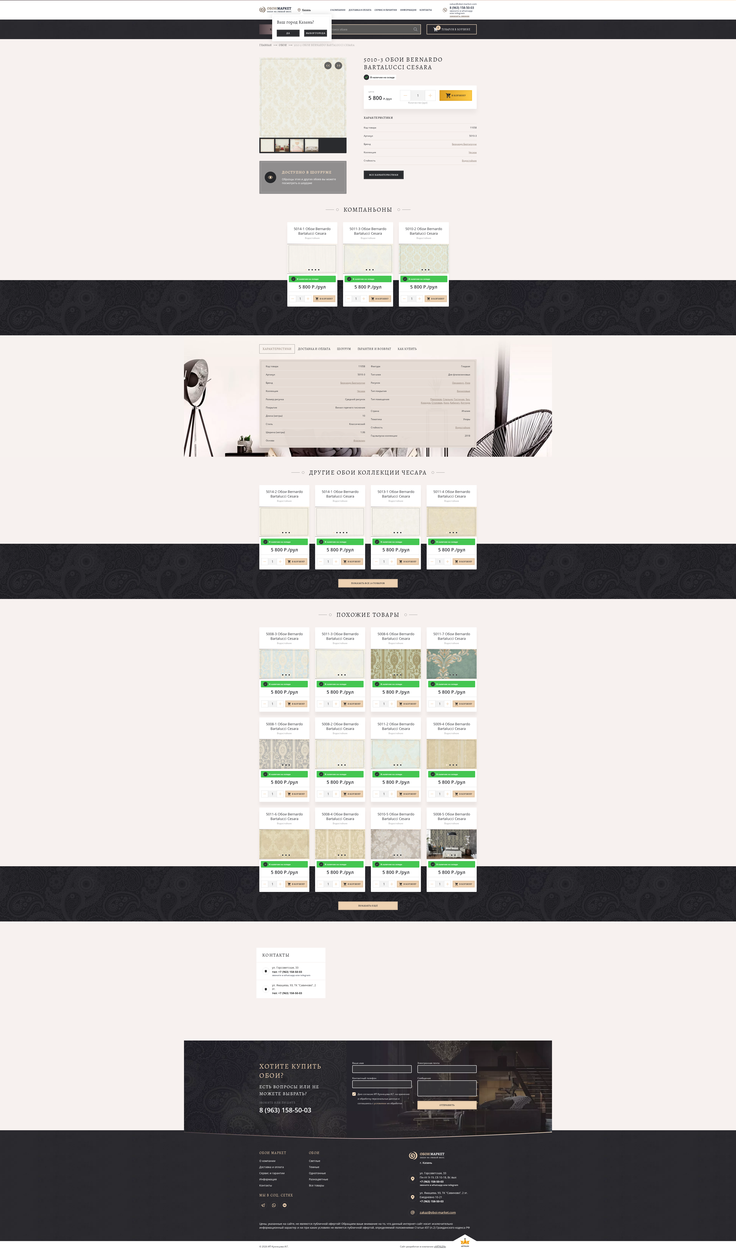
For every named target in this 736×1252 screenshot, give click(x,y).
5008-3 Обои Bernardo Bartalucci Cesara (284, 636)
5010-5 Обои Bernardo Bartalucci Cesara (396, 816)
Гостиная (459, 399)
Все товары (316, 1185)
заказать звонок (459, 16)
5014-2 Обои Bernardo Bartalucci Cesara (284, 493)
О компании (337, 10)
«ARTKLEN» (440, 1246)
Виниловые (463, 391)
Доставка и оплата (360, 10)
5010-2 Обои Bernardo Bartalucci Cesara (423, 231)
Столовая (437, 402)
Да (288, 33)
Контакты (426, 10)
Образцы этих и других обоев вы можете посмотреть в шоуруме (309, 181)
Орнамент (458, 382)
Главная (265, 45)
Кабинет (455, 402)
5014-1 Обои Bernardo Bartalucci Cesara (312, 231)
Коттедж (465, 402)
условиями (380, 1103)
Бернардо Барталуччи (464, 144)
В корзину (459, 95)
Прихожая (436, 399)
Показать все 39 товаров (368, 583)
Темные (314, 1167)
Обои (283, 45)
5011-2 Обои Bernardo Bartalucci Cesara (396, 726)
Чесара (473, 152)
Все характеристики (383, 174)
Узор (467, 382)
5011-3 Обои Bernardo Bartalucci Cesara (368, 231)
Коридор (425, 402)
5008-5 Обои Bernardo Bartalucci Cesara (451, 816)
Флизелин (359, 440)
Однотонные (317, 1173)
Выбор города (315, 33)
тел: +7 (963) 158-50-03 (287, 972)
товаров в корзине (456, 29)
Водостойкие (469, 160)
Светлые (314, 1161)
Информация (408, 10)
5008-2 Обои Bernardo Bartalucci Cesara (340, 726)
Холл (446, 402)
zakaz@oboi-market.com (463, 4)
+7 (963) (432, 1181)
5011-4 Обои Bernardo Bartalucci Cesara (451, 493)
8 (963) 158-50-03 (462, 8)
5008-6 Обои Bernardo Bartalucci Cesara (396, 636)
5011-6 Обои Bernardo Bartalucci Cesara (284, 816)
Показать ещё (368, 905)
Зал (468, 399)
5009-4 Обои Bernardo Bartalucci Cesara (451, 726)
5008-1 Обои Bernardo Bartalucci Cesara (284, 726)
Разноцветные (318, 1179)
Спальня (448, 399)
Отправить (446, 1105)
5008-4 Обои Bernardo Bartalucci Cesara (340, 816)
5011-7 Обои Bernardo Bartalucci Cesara (451, 636)
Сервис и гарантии (386, 10)
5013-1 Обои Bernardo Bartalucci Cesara (396, 493)
